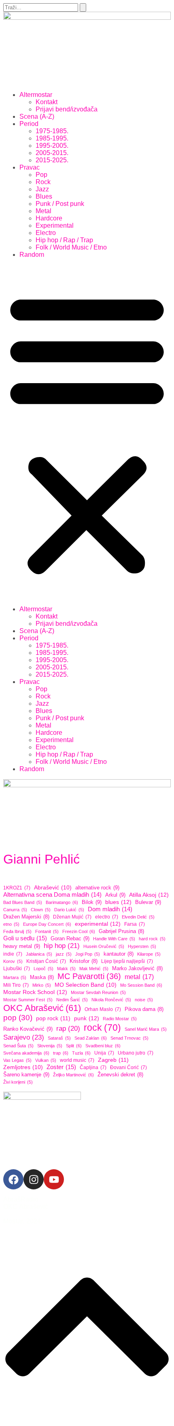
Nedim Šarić (72, 999)
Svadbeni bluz (103, 1045)
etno (11, 924)
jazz (64, 954)
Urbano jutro (135, 1053)
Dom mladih (110, 909)
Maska (42, 977)
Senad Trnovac (129, 1038)
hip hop (62, 946)
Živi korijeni (18, 1082)
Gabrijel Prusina (121, 931)
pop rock (53, 1018)
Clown (41, 909)
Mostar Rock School (35, 992)
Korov (13, 961)
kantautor (119, 954)
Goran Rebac (70, 938)
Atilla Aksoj (149, 894)
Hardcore (49, 218)
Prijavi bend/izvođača (67, 109)
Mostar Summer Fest (28, 999)
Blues (44, 196)
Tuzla (81, 1053)
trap (60, 1053)
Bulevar (148, 902)
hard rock (152, 938)
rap (68, 1028)
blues (118, 902)
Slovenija (49, 1045)
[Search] (83, 7)
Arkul (115, 895)
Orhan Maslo (103, 1009)
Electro (46, 232)
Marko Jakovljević (137, 968)
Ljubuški (16, 968)
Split (74, 1045)
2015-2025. (52, 160)
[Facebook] (13, 1179)
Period (28, 123)
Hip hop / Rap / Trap (64, 240)
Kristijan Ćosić (46, 961)
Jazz (42, 189)
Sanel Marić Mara (146, 1029)
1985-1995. (52, 138)
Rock (43, 181)
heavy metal (21, 946)
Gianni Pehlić (41, 859)
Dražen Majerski (26, 917)
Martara (14, 977)
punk (86, 1018)
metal (139, 976)
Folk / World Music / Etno (71, 247)
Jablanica (39, 954)
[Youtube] (54, 1179)
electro (106, 917)
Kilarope (149, 954)
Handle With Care (114, 938)
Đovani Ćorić (128, 1067)
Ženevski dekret (120, 1075)
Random (31, 254)
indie (12, 954)
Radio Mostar (120, 1018)
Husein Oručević (103, 946)
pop (17, 1017)
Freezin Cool (78, 931)
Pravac (29, 167)
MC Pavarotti (89, 976)
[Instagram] (33, 1179)
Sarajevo (23, 1037)
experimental (98, 924)
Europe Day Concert (47, 924)
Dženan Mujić (72, 917)
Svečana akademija (26, 1053)
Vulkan (45, 1060)
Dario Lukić (69, 909)
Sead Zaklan (90, 1038)
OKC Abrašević (42, 1008)
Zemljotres (23, 1067)
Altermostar (35, 94)
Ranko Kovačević (28, 1029)
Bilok (92, 902)
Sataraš (59, 1038)
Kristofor (84, 961)
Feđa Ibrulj (17, 931)
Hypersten (142, 946)
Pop (41, 174)
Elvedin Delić (138, 916)
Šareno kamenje (26, 1075)
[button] (87, 432)
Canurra (15, 909)
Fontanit (47, 931)
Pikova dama (144, 1009)
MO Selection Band (86, 985)
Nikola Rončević (111, 999)
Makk (66, 968)
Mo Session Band (141, 985)
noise (144, 999)
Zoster (61, 1066)
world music (77, 1060)
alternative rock (97, 888)
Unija (104, 1053)
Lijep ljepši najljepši (127, 961)
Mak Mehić (93, 968)
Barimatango (62, 902)
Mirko (41, 985)
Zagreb (113, 1060)
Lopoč (43, 968)
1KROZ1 (16, 888)
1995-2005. (52, 145)
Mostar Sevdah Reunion (98, 992)
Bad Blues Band (22, 902)
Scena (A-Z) (36, 116)
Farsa (134, 924)
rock (102, 1027)
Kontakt (46, 102)
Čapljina (93, 1067)
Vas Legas (17, 1060)
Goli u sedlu (25, 938)
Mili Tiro (16, 985)
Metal (43, 211)
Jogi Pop (87, 954)
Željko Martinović (73, 1074)
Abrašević (53, 888)
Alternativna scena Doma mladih (52, 894)
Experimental (55, 225)
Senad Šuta (18, 1045)
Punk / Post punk (60, 203)
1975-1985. (52, 131)
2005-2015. (52, 152)
